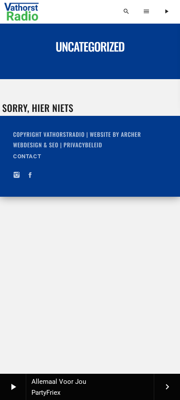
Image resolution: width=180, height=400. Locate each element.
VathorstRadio (64, 134)
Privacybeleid (83, 144)
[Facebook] (30, 175)
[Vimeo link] (21, 12)
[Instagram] (17, 175)
